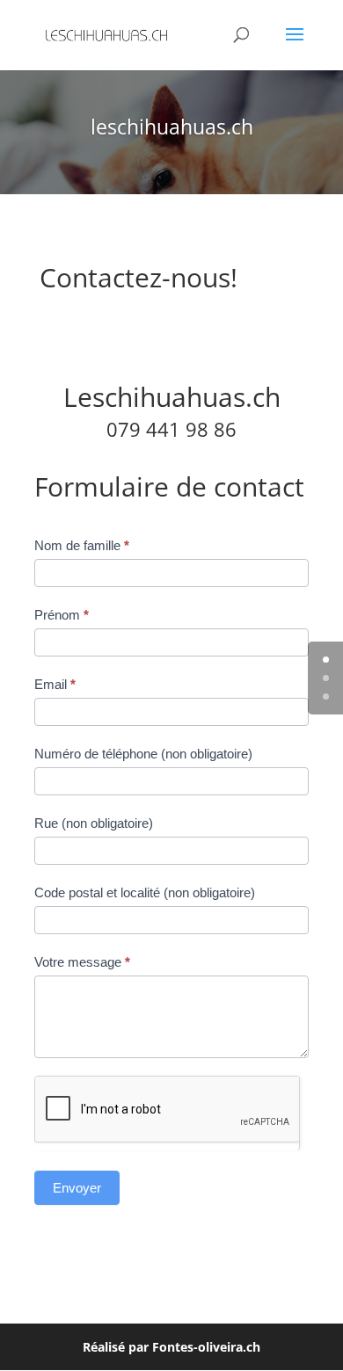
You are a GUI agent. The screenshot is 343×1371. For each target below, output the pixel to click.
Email (55, 684)
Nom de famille (81, 545)
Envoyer (77, 1187)
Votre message (82, 961)
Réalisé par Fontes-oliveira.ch (171, 1346)
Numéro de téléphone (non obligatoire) (143, 753)
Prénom (61, 614)
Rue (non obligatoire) (93, 823)
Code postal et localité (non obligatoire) (144, 892)
